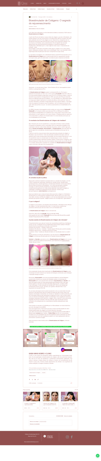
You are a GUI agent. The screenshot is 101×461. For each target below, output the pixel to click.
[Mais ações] (71, 17)
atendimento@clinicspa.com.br (33, 441)
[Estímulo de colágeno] (50, 396)
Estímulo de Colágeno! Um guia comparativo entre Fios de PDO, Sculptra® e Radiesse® (50, 404)
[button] (83, 3)
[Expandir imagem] (39, 254)
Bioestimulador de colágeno (35, 372)
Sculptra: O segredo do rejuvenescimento (30, 404)
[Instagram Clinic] (77, 3)
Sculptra (43, 372)
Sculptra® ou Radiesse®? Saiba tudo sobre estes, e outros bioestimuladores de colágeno (68, 404)
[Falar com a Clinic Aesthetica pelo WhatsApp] (97, 455)
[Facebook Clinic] (79, 3)
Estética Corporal (32, 375)
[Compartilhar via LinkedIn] (35, 379)
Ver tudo (76, 389)
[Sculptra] (31, 396)
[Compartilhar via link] (38, 379)
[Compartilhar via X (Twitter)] (32, 379)
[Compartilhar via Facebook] (29, 379)
